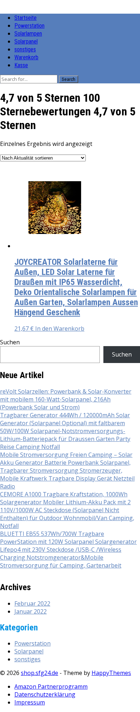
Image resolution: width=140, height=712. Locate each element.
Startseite (25, 17)
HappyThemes (111, 673)
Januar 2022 (30, 611)
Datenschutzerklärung (44, 694)
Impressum (29, 702)
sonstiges (25, 49)
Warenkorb (26, 57)
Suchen (10, 342)
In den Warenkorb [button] (59, 328)
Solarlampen (28, 33)
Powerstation (29, 25)
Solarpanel (26, 41)
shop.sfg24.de (39, 673)
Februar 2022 (32, 603)
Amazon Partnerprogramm (51, 686)
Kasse (21, 65)
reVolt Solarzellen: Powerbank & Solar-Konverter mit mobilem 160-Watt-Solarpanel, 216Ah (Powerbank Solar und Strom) (65, 399)
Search (68, 79)
